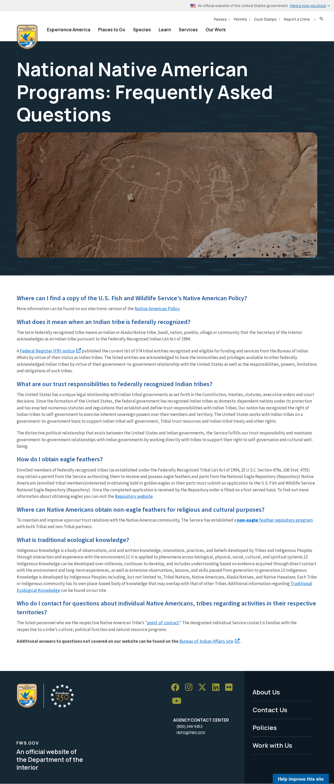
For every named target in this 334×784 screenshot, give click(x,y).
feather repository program (275, 520)
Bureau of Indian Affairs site (206, 641)
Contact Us (270, 709)
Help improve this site (301, 779)
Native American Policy (157, 308)
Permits (240, 19)
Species (142, 30)
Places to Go (111, 30)
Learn (165, 30)
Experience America (68, 30)
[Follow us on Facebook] (177, 687)
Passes (220, 19)
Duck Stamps (265, 19)
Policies (265, 727)
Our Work (216, 30)
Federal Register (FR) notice (47, 351)
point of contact (163, 623)
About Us (266, 692)
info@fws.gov (190, 732)
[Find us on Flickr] (230, 687)
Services (188, 30)
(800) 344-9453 (189, 726)
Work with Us (272, 745)
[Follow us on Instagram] (190, 687)
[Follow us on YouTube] (178, 701)
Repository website (134, 496)
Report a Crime (297, 19)
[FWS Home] (27, 37)
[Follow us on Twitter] (204, 687)
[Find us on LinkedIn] (217, 687)
